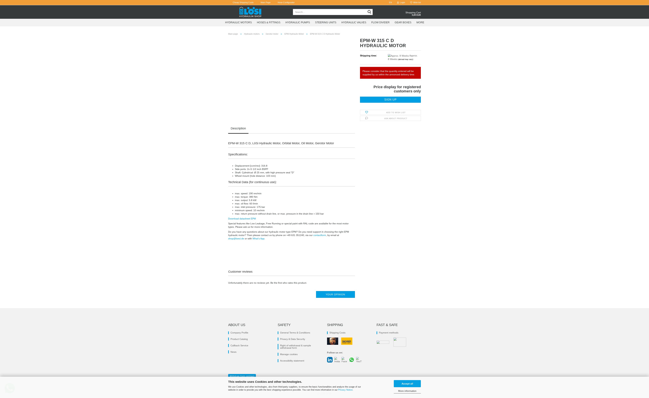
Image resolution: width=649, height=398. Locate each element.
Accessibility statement (292, 360)
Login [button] (402, 2)
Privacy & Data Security (292, 339)
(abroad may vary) (405, 59)
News (233, 352)
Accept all (407, 383)
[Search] (369, 12)
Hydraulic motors (238, 22)
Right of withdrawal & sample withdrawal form (295, 346)
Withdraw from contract (242, 376)
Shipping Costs (337, 332)
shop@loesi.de (236, 238)
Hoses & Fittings (268, 22)
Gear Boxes (403, 22)
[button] (389, 2)
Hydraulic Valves (353, 22)
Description (238, 128)
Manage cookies (289, 354)
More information (407, 391)
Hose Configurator (286, 2)
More (420, 22)
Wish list (416, 2)
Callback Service (239, 345)
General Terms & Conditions (295, 332)
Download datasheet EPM (242, 218)
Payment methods (388, 332)
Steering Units (325, 22)
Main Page (265, 2)
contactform (319, 235)
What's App (259, 238)
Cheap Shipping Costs (243, 2)
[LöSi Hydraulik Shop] (250, 12)
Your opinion (335, 294)
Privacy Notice (345, 390)
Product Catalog (239, 339)
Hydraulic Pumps (297, 22)
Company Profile (239, 332)
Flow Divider (380, 22)
